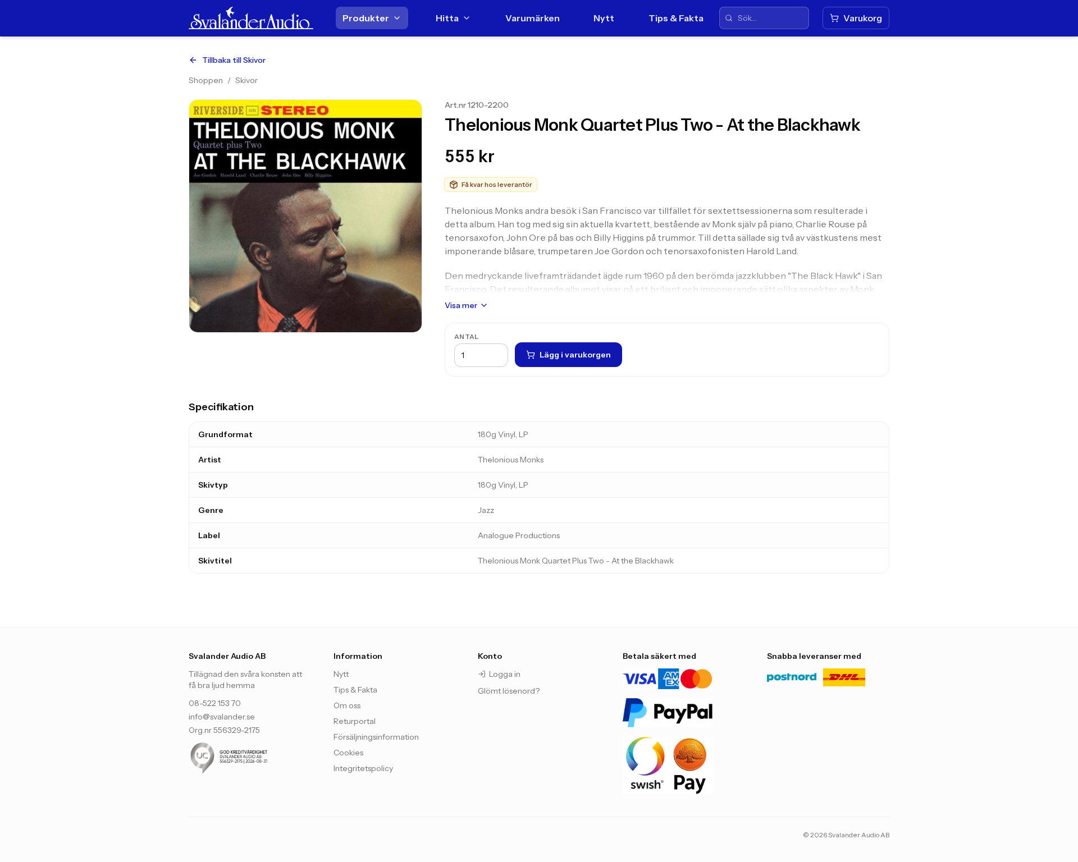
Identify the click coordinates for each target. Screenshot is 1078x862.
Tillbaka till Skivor (234, 60)
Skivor (246, 80)
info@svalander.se (222, 717)
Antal (466, 336)
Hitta (447, 18)
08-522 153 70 (215, 703)
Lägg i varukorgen (575, 355)
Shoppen (206, 80)
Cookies (348, 753)
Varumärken (532, 18)
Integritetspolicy (363, 768)
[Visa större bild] (305, 216)
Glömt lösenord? (509, 691)
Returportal (355, 721)
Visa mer (461, 305)
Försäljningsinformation (376, 737)
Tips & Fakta (676, 18)
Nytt (603, 18)
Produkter (365, 18)
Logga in (504, 674)
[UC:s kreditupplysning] (250, 758)
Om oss (347, 705)
